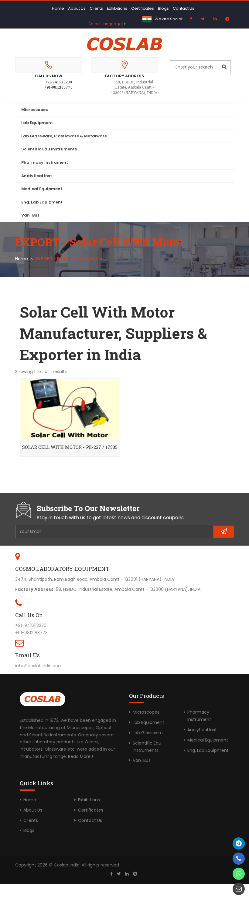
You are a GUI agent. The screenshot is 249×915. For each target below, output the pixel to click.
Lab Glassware (148, 733)
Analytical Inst (36, 176)
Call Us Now (48, 76)
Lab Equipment (37, 123)
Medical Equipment (41, 189)
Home (58, 8)
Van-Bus (30, 215)
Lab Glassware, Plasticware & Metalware (64, 136)
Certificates (142, 8)
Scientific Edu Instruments (49, 149)
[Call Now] (239, 843)
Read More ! (80, 756)
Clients (96, 8)
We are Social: (169, 19)
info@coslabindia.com (39, 666)
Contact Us (183, 8)
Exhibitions (117, 8)
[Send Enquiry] (239, 889)
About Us (77, 8)
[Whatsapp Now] (239, 874)
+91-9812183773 (58, 87)
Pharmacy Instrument (44, 162)
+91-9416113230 (58, 81)
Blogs (163, 8)
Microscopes (34, 110)
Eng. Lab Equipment (42, 202)
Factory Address (124, 76)
